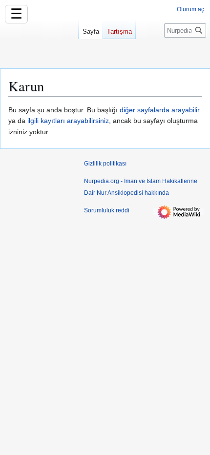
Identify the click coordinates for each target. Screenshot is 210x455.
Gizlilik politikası (105, 163)
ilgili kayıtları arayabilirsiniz (68, 120)
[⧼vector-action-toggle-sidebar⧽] (39, 43)
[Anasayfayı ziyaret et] (39, 39)
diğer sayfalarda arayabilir (160, 110)
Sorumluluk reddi (106, 210)
